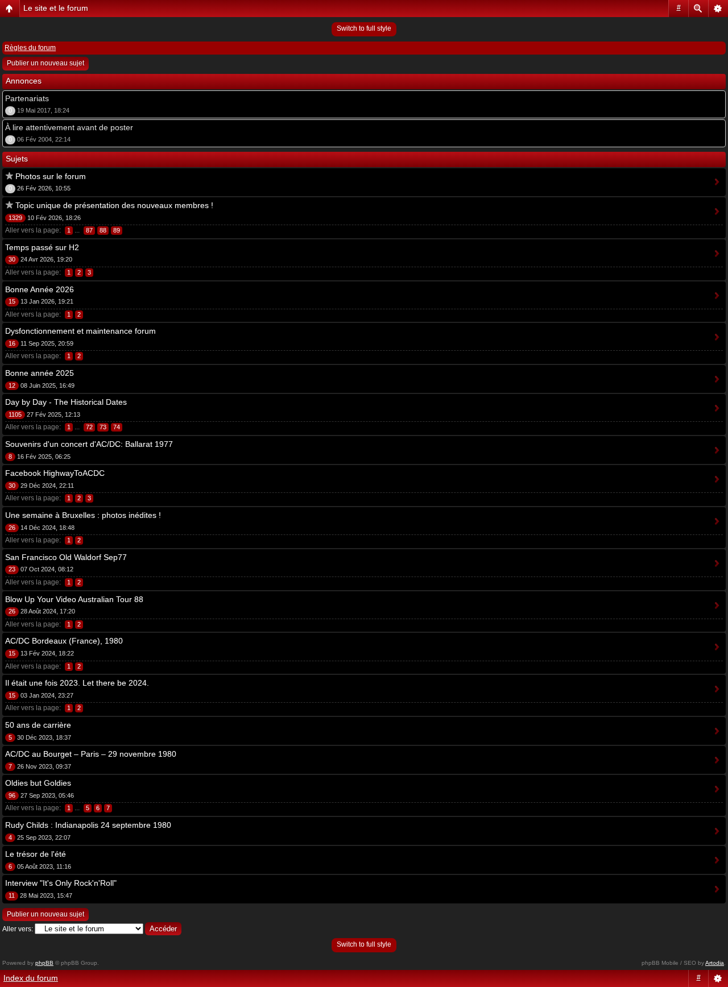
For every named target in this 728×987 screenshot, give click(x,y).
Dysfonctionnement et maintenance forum (80, 330)
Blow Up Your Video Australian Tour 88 (74, 599)
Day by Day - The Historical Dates (66, 402)
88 (103, 230)
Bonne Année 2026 (39, 289)
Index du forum (30, 977)
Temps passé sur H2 (42, 247)
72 (89, 427)
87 (89, 230)
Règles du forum (30, 48)
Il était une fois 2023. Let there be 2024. (77, 682)
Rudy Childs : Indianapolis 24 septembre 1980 (88, 825)
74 (116, 427)
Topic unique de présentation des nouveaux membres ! (114, 205)
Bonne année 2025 (39, 373)
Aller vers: (17, 929)
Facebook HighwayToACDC (55, 473)
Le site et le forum (55, 8)
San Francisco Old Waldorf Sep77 (66, 557)
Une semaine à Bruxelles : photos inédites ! (83, 515)
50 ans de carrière (38, 724)
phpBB (44, 963)
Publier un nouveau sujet (45, 63)
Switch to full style (364, 28)
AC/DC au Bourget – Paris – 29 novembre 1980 (90, 753)
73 (103, 427)
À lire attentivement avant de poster (69, 127)
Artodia (714, 963)
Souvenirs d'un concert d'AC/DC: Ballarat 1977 (89, 444)
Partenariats (27, 98)
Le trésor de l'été (35, 854)
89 (116, 230)
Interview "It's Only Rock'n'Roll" (61, 883)
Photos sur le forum (50, 176)
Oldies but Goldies (38, 782)
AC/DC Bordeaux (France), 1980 (64, 640)
